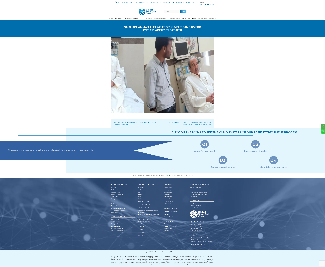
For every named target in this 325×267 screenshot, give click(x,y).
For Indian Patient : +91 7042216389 (158, 2)
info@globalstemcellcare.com (185, 2)
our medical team (171, 175)
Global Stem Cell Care (198, 244)
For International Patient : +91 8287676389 (131, 2)
